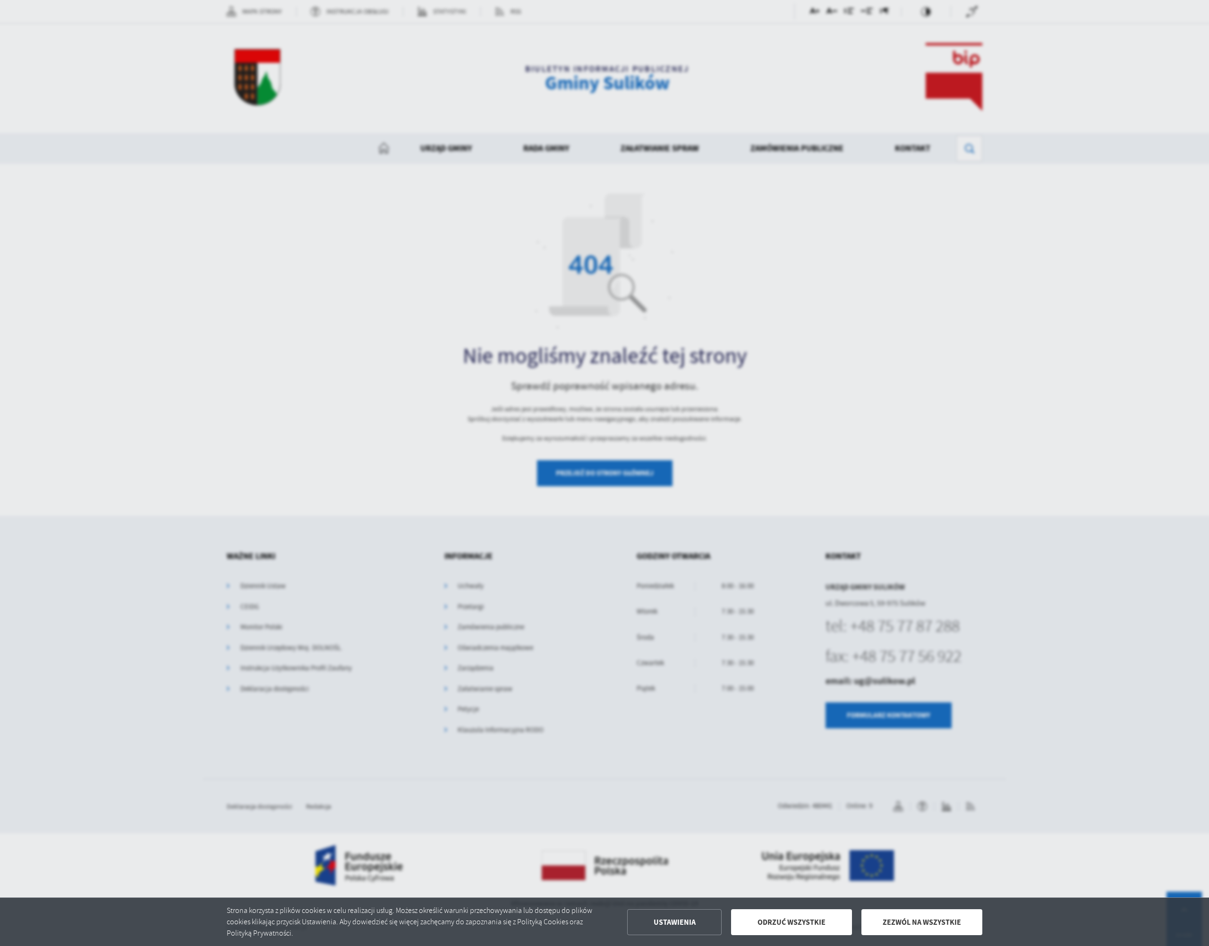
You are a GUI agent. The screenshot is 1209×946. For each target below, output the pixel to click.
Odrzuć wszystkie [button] (792, 922)
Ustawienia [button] (675, 922)
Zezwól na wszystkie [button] (922, 922)
